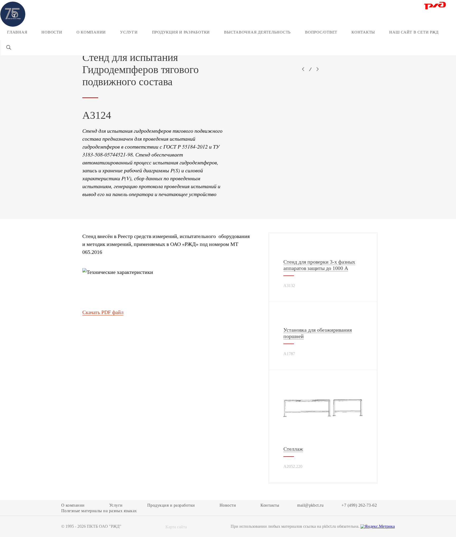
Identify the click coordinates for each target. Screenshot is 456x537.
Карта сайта (176, 527)
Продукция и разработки (181, 32)
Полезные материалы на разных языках (99, 511)
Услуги (129, 32)
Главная (17, 32)
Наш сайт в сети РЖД (413, 32)
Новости (51, 32)
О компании (91, 32)
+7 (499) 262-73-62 (359, 505)
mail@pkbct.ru (310, 505)
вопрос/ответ (321, 32)
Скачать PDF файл (103, 312)
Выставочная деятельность (257, 32)
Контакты (363, 32)
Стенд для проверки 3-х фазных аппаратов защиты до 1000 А (319, 265)
